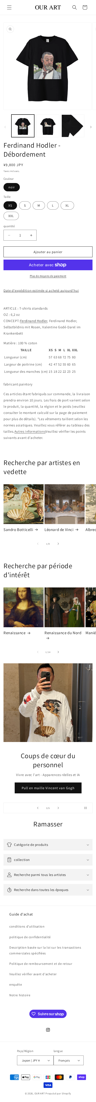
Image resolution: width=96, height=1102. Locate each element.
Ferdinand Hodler (33, 321)
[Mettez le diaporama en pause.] (87, 808)
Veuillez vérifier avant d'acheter (33, 974)
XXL (11, 216)
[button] (9, 7)
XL (67, 205)
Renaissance (14, 632)
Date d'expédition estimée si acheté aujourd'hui (41, 290)
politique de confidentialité (30, 937)
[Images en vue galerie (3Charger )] (73, 126)
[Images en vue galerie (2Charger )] (48, 126)
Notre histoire (19, 995)
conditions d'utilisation (27, 926)
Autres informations (29, 431)
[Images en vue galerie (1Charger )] (22, 126)
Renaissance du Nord (63, 632)
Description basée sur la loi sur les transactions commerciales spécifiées (45, 950)
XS (10, 205)
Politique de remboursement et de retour (40, 964)
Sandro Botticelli (18, 529)
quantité (9, 226)
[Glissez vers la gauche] (5, 127)
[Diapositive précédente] (38, 808)
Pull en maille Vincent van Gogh (48, 788)
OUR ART (39, 1093)
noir (11, 187)
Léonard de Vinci (59, 529)
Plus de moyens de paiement (48, 276)
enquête (15, 984)
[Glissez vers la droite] (91, 127)
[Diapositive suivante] (58, 808)
